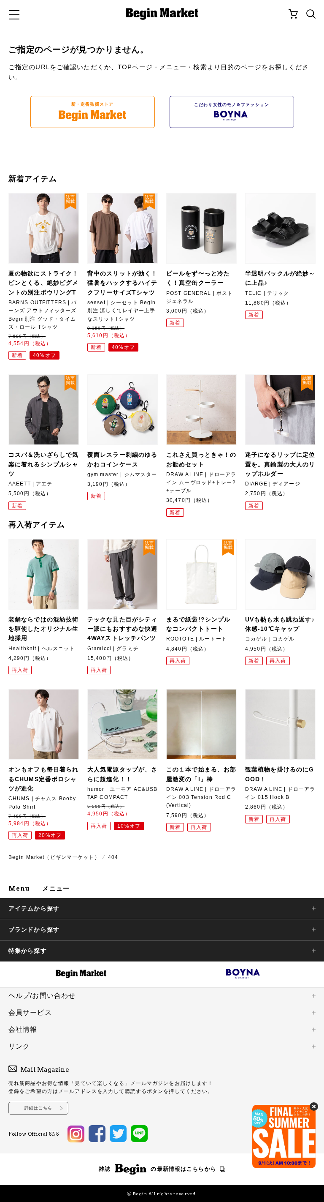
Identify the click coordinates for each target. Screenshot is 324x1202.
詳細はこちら (38, 1108)
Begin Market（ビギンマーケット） (54, 857)
